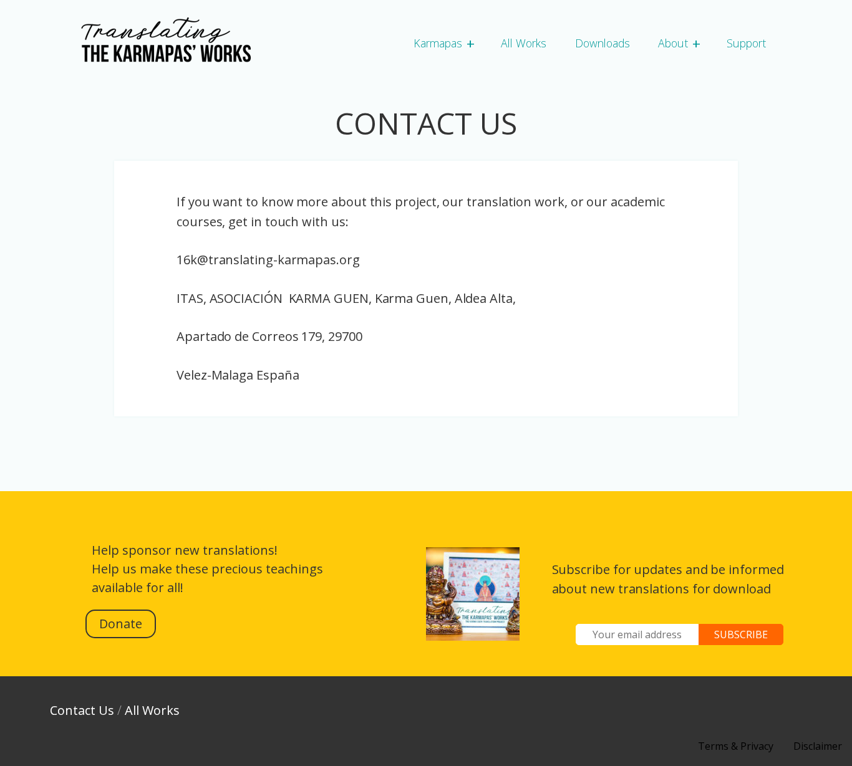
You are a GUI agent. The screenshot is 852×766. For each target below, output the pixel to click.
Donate (120, 623)
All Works (523, 43)
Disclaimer (817, 746)
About (673, 43)
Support (746, 43)
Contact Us (82, 710)
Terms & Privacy (735, 746)
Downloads (602, 43)
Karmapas (438, 43)
